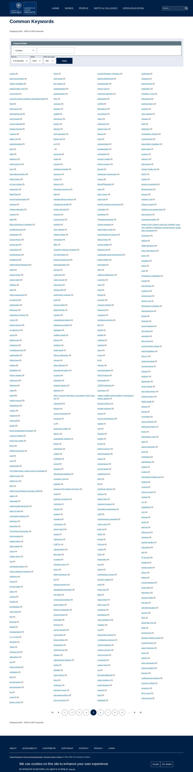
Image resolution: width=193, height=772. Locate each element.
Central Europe (147, 643)
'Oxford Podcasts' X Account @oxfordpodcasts (26, 757)
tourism (56, 124)
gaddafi (57, 114)
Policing (101, 544)
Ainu (55, 99)
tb (98, 360)
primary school (147, 492)
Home (55, 8)
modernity (13, 416)
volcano (57, 270)
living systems (15, 667)
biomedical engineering (107, 509)
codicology (58, 275)
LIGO (100, 514)
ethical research (104, 164)
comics (12, 320)
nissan (100, 459)
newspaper (58, 240)
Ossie (56, 74)
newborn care (146, 199)
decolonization (15, 687)
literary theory (103, 240)
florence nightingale (61, 610)
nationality (14, 501)
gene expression (148, 663)
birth (55, 194)
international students (62, 474)
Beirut (12, 446)
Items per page (49, 57)
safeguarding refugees (62, 660)
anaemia (144, 109)
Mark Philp (14, 194)
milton (100, 119)
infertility (57, 670)
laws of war (145, 341)
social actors (15, 119)
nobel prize (14, 380)
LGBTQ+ (57, 544)
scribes (12, 74)
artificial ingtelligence (106, 275)
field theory (145, 593)
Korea (143, 653)
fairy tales (57, 554)
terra (99, 564)
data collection (59, 365)
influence (145, 159)
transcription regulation (150, 144)
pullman (101, 494)
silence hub (102, 89)
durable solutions (104, 409)
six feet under (15, 587)
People (83, 8)
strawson (57, 469)
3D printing (145, 331)
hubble (100, 424)
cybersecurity (146, 698)
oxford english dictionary (19, 506)
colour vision (103, 524)
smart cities (145, 588)
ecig (99, 630)
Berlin (143, 432)
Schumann (145, 236)
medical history (147, 104)
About (13, 748)
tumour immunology (149, 184)
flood (99, 695)
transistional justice (61, 370)
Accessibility (29, 748)
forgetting (57, 519)
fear (11, 617)
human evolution (104, 225)
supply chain (103, 665)
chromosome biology (62, 600)
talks (99, 595)
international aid (16, 114)
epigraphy (58, 380)
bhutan (144, 316)
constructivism (147, 139)
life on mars (146, 693)
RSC (143, 618)
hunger (144, 281)
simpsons (145, 79)
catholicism (58, 539)
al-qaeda (57, 559)
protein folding (103, 260)
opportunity (14, 189)
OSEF (100, 534)
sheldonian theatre (61, 169)
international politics (17, 174)
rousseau (57, 419)
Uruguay (144, 119)
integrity (57, 509)
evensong (57, 154)
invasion (144, 154)
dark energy (146, 164)
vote (99, 429)
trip (11, 692)
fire (55, 580)
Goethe (12, 602)
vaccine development (106, 419)
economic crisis (60, 479)
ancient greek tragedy (18, 199)
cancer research (60, 630)
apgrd (12, 270)
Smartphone (14, 406)
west (11, 456)
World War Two (147, 623)
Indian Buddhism (148, 351)
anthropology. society (106, 575)
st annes (57, 375)
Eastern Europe (16, 129)
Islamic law (58, 139)
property (144, 194)
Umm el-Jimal (103, 655)
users (100, 189)
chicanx (57, 360)
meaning (57, 214)
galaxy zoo (14, 139)
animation (145, 336)
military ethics (15, 556)
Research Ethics (104, 404)
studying (57, 225)
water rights (146, 149)
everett (56, 464)
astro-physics (146, 214)
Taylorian (145, 321)
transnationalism (60, 265)
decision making (104, 580)
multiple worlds (60, 335)
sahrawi (144, 371)
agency (56, 434)
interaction (14, 526)
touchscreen (146, 633)
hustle (56, 159)
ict (54, 424)
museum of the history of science (66, 489)
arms (143, 452)
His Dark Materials (105, 675)
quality (12, 426)
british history (15, 179)
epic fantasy (102, 114)
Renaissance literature (150, 306)
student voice (103, 129)
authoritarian (146, 462)
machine (13, 134)
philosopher (102, 99)
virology (144, 497)
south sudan (58, 350)
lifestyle (57, 409)
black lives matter (16, 441)
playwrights (102, 380)
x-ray (12, 461)
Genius (144, 412)
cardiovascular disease (150, 678)
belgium (57, 655)
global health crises (17, 89)
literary (144, 573)
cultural (100, 549)
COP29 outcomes (105, 385)
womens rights (147, 598)
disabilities (14, 370)
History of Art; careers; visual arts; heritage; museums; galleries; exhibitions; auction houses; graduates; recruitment (161, 228)
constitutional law (16, 350)
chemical (57, 104)
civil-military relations (18, 516)
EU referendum (60, 255)
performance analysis (62, 295)
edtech (12, 496)
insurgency (102, 390)
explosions (14, 345)
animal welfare (103, 245)
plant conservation (17, 79)
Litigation (101, 625)
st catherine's (15, 330)
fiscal (56, 680)
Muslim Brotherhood (105, 79)
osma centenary (147, 422)
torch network (59, 230)
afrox (99, 270)
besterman (102, 214)
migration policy (60, 564)
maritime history (147, 397)
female (100, 539)
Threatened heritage (106, 219)
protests (144, 517)
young (12, 335)
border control (15, 702)
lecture (56, 179)
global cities (102, 499)
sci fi (55, 144)
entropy (144, 658)
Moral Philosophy (104, 184)
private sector (146, 567)
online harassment (17, 295)
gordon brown (15, 275)
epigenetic (145, 129)
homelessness (15, 255)
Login (111, 748)
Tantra (12, 647)
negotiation (145, 457)
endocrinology (59, 650)
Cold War (57, 504)
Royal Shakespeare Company (22, 431)
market (56, 534)
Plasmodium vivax (148, 437)
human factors (59, 615)
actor (143, 271)
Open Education (133, 8)
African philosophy (61, 355)
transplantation (15, 632)
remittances (14, 260)
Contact (83, 748)
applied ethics (15, 541)
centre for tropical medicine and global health (27, 99)
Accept (155, 764)
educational (146, 99)
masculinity (145, 547)
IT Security (145, 557)
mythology (58, 685)
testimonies (102, 124)
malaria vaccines (104, 650)
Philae (56, 444)
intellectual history (148, 427)
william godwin (59, 235)
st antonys (145, 688)
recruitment (14, 300)
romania (57, 164)
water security (59, 280)
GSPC (144, 174)
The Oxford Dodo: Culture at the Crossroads (27, 471)
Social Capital (59, 305)
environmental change (150, 346)
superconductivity (148, 447)
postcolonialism (16, 144)
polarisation (14, 235)
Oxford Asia (14, 360)
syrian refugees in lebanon (20, 572)
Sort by (14, 57)
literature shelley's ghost (150, 638)
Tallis (12, 154)
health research (16, 401)
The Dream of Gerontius (19, 531)
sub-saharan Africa (61, 695)
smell (100, 585)
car (99, 670)
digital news (14, 340)
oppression (58, 449)
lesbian (12, 365)
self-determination (148, 608)
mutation (57, 484)
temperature (58, 645)
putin (12, 290)
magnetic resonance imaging (65, 250)
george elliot (58, 290)
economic (101, 280)
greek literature (103, 685)
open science (59, 675)
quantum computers (61, 499)
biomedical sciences (62, 189)
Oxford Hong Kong (17, 451)
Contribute (49, 748)
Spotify (100, 330)
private (100, 414)
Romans (57, 625)
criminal (144, 487)
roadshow (145, 291)
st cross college (16, 184)
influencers (145, 532)
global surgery (15, 476)
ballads (100, 335)
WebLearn (14, 310)
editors (144, 578)
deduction (13, 521)
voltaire (144, 467)
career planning (147, 326)
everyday (101, 300)
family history (59, 605)
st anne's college (148, 683)
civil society (14, 94)
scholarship (102, 154)
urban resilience (104, 680)
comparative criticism (149, 134)
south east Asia (16, 325)
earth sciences (15, 164)
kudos (143, 266)
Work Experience (60, 575)
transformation (103, 149)
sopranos (145, 537)
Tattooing (13, 385)
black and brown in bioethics (21, 225)
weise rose (102, 590)
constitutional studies (62, 320)
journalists (58, 620)
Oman (12, 551)
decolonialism (15, 682)
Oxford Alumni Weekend (19, 265)
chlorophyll (58, 404)
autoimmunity (146, 84)
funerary (144, 673)
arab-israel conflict (61, 429)
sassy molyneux (147, 648)
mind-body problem (17, 566)
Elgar (143, 628)
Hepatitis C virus (147, 94)
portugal (101, 345)
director (100, 169)
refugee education (17, 209)
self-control (14, 612)
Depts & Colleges (105, 8)
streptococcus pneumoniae (152, 209)
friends (100, 295)
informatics (58, 285)
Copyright (67, 748)
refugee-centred (147, 204)
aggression (145, 381)
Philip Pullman (103, 375)
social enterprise (147, 583)
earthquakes (14, 355)
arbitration (58, 330)
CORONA (57, 459)
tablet (12, 219)
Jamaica (57, 315)
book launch (14, 109)
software (13, 285)
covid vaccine (59, 219)
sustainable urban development (110, 255)
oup (11, 662)
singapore (101, 315)
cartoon (13, 411)
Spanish (101, 434)
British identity (59, 310)
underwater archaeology (107, 174)
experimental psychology (107, 235)
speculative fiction (148, 391)
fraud (100, 139)
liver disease (146, 286)
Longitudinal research (106, 640)
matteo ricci (14, 481)
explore (144, 179)
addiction (57, 390)
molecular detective (105, 94)
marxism (101, 690)
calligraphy (145, 89)
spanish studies (147, 542)
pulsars (144, 407)
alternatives (14, 657)
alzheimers (58, 119)
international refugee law (151, 477)
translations (102, 615)
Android (144, 482)
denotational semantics (63, 590)
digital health (146, 402)
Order (32, 57)
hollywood (102, 310)
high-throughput (104, 454)
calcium (13, 597)
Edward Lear (103, 250)
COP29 (100, 104)
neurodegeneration (148, 219)
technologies (15, 607)
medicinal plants (147, 361)
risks (11, 149)
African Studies (16, 375)
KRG (99, 479)
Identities (13, 642)
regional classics (60, 385)
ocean (100, 355)
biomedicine (102, 109)
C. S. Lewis (14, 637)
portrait (12, 627)
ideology (57, 109)
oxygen (100, 179)
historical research (105, 504)
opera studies (146, 114)
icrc (142, 502)
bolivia (100, 570)
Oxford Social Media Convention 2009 (25, 491)
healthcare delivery (105, 489)
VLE (143, 512)
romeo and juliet (60, 209)
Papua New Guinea (105, 635)
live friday (57, 595)
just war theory (15, 240)
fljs (99, 484)
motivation (14, 672)
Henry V (144, 356)
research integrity (104, 305)
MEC (56, 245)
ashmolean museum (18, 315)
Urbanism (13, 577)
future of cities (15, 511)
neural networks (16, 124)
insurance (57, 174)
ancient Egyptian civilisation (109, 74)
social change (146, 386)
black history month (105, 230)
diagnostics (102, 559)
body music (102, 605)
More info (72, 769)
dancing (144, 527)
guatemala (145, 74)
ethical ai (57, 184)
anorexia (13, 204)
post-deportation (104, 370)
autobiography (59, 94)
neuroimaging (103, 464)
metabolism (146, 507)
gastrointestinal (60, 89)
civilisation (102, 209)
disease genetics (60, 585)
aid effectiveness (16, 230)
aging (100, 350)
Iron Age (144, 603)
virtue (100, 285)
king (11, 677)
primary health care (149, 169)
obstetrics (13, 159)
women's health (104, 159)
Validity (100, 439)
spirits (12, 396)
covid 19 (13, 697)
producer (144, 376)
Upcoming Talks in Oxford (53, 757)
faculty (100, 444)
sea (11, 561)
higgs (100, 554)
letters (12, 592)
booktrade (101, 700)
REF (11, 486)
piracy (56, 570)
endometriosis (103, 144)
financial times (147, 189)
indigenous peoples (61, 325)
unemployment (147, 366)
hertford (144, 472)
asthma (144, 241)
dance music (103, 194)
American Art (15, 652)
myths (143, 522)
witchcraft (13, 421)
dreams (57, 340)
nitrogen (101, 365)
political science (104, 449)
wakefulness (102, 474)
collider (56, 454)
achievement (146, 296)
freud (100, 290)
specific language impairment (109, 204)
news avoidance (104, 620)
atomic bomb (59, 529)
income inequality (61, 414)
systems (57, 514)
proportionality (103, 84)
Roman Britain (59, 640)
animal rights (15, 280)
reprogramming (147, 311)
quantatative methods (62, 439)
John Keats (58, 79)
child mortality (15, 536)
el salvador (102, 660)
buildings (57, 345)
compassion (58, 524)
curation (13, 214)
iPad (11, 104)
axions (144, 256)
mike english (15, 546)
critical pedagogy (104, 645)
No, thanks (167, 764)
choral (12, 582)
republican (102, 610)
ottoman (57, 129)
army (12, 169)
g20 (142, 552)
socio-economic (60, 700)
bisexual (13, 622)
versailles (145, 261)
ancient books (103, 469)
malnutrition (14, 250)
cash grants (58, 635)
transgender (14, 466)
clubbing (101, 340)
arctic (56, 300)
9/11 (99, 325)
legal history (102, 600)
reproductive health (61, 204)
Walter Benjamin (147, 246)
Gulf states (102, 265)
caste (12, 390)
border (56, 665)
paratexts (145, 562)
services (144, 613)
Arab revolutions (147, 668)
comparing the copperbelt (108, 519)
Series (69, 8)
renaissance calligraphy (150, 276)
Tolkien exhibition (16, 84)
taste (143, 442)
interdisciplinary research (63, 199)
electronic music (60, 690)
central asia (14, 245)
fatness (100, 134)
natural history (59, 549)
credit (56, 494)
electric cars (146, 301)
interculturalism (60, 134)
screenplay (145, 417)
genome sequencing (62, 260)
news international (148, 251)
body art (101, 529)
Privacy (98, 748)
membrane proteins (105, 320)
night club (101, 199)
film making (58, 84)
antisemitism (15, 305)
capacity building (16, 436)
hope (143, 124)
